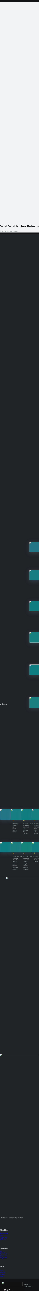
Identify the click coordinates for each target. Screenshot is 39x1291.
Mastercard (4, 1234)
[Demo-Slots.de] (12, 1285)
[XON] (26, 852)
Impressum (27, 1284)
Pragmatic (3, 1258)
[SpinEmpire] (16, 819)
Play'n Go (3, 1256)
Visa (1, 1236)
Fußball (2, 1272)
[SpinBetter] (26, 819)
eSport (2, 1274)
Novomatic (4, 1254)
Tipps (2, 1276)
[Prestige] (5, 819)
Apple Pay (3, 1237)
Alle (1, 1270)
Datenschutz (28, 1286)
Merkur (2, 1252)
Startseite (7, 1289)
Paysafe (2, 1239)
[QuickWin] (5, 852)
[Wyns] (16, 852)
